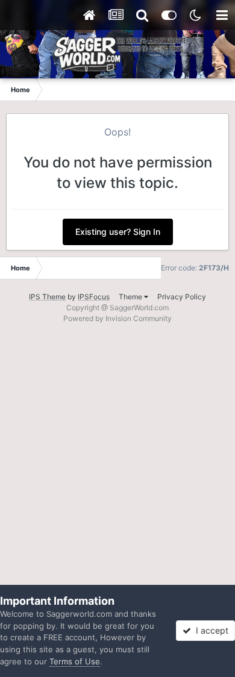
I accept (209, 630)
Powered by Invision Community (117, 318)
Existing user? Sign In (117, 231)
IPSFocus (94, 296)
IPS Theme (47, 296)
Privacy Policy (181, 296)
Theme (131, 296)
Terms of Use (74, 661)
